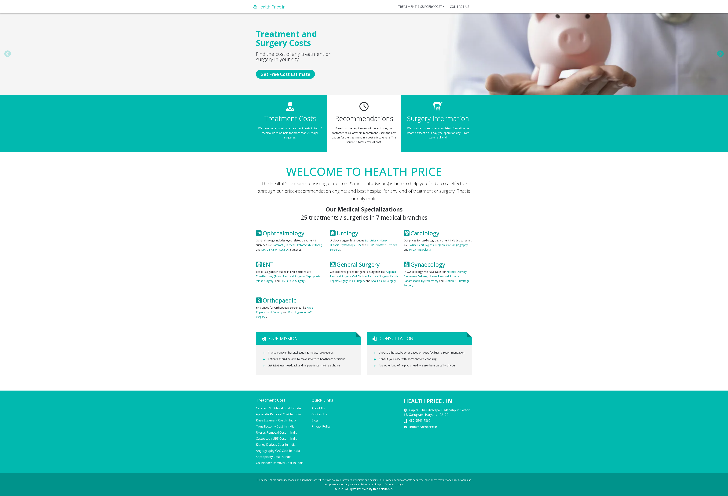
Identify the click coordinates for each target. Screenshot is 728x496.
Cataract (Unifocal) (284, 245)
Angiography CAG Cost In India (278, 451)
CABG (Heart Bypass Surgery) (427, 245)
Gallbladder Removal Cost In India (280, 463)
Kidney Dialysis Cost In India (276, 445)
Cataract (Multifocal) (309, 245)
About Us (318, 408)
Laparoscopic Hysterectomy (421, 281)
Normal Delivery (457, 272)
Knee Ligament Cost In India (276, 420)
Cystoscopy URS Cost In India (276, 438)
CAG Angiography (457, 245)
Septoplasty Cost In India (273, 457)
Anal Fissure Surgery (383, 281)
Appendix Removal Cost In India (278, 414)
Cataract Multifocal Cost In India (278, 408)
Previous (7, 54)
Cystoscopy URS (351, 245)
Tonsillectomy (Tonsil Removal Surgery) (280, 276)
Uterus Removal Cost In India (276, 432)
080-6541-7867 (419, 420)
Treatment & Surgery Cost (420, 7)
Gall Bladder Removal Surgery (370, 276)
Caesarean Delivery (416, 276)
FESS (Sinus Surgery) (292, 281)
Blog (314, 420)
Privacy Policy (320, 426)
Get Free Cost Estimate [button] (285, 74)
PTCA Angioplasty (420, 249)
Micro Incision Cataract (275, 249)
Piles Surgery (357, 281)
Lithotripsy (371, 240)
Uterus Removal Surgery (444, 276)
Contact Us (459, 7)
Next (720, 54)
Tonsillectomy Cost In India (275, 426)
